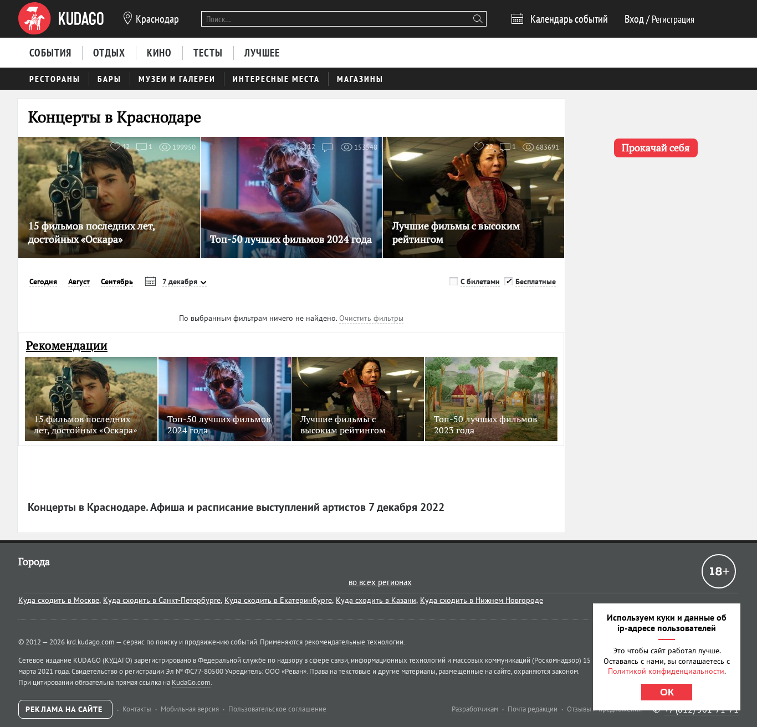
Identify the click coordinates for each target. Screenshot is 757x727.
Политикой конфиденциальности (666, 671)
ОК (667, 692)
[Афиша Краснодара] (61, 19)
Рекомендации (67, 345)
